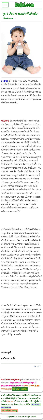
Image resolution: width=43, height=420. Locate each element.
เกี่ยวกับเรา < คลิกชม (20, 389)
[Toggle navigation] (5, 4)
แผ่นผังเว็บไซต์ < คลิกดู (9, 410)
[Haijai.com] (24, 5)
